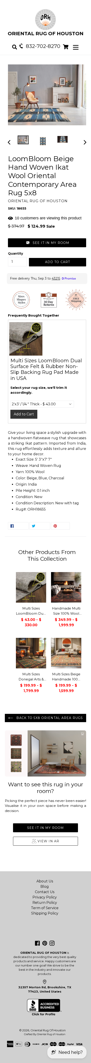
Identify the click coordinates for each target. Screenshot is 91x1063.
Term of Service (45, 908)
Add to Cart (24, 414)
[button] (47, 242)
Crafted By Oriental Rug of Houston (44, 1034)
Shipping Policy (44, 913)
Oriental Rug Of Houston (48, 1030)
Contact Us (44, 892)
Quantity (15, 253)
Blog (44, 886)
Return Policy (44, 902)
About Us (44, 881)
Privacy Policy (44, 897)
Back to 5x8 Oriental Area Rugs (49, 718)
